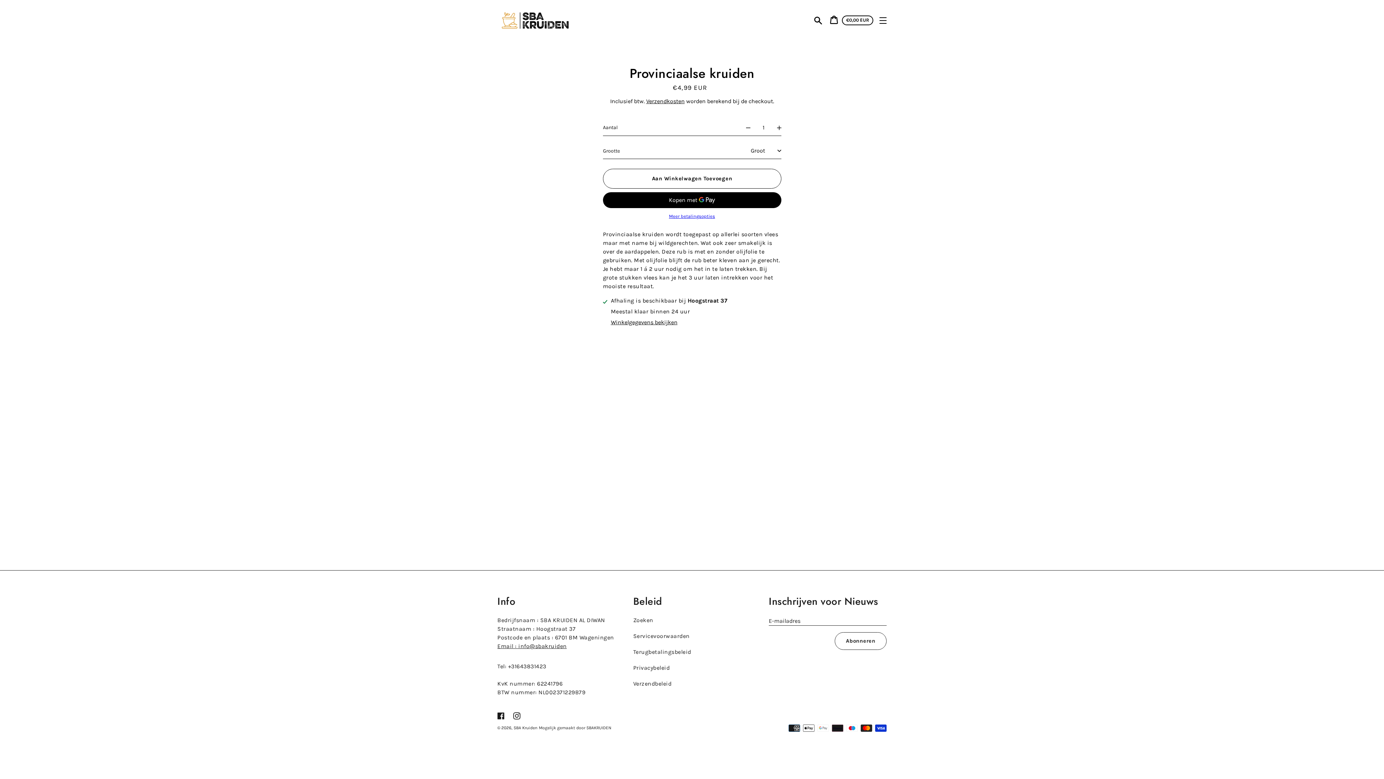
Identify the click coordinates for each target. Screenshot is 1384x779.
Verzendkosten (665, 101)
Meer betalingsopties (692, 216)
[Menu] (883, 20)
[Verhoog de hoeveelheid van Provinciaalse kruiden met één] (779, 128)
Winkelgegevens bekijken (644, 322)
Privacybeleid (651, 667)
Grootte (611, 151)
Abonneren (860, 641)
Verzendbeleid (652, 683)
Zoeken (643, 620)
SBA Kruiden (525, 727)
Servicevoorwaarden (661, 636)
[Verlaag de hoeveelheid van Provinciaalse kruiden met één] (748, 128)
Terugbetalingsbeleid (662, 651)
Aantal (610, 127)
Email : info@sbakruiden (532, 646)
